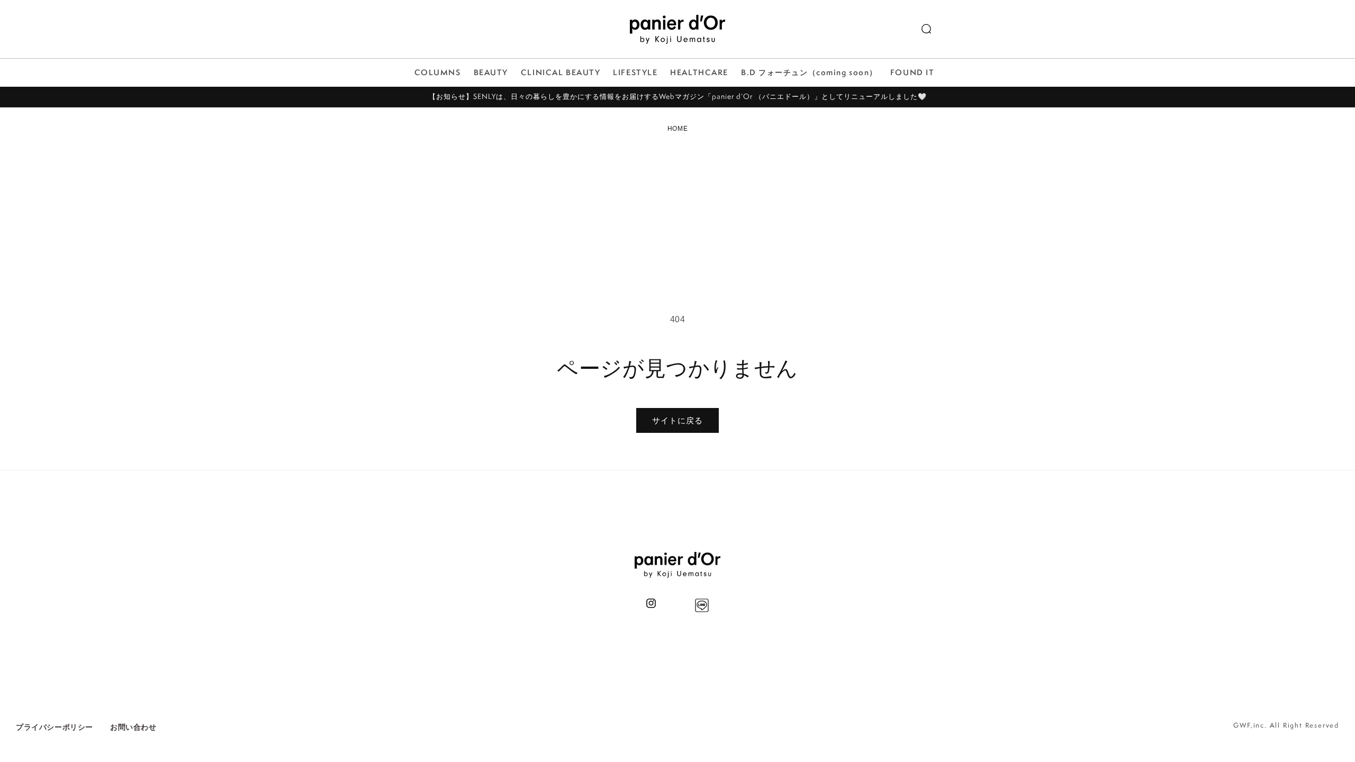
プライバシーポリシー (54, 727)
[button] (926, 29)
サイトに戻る (677, 420)
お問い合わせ (133, 727)
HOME (677, 128)
